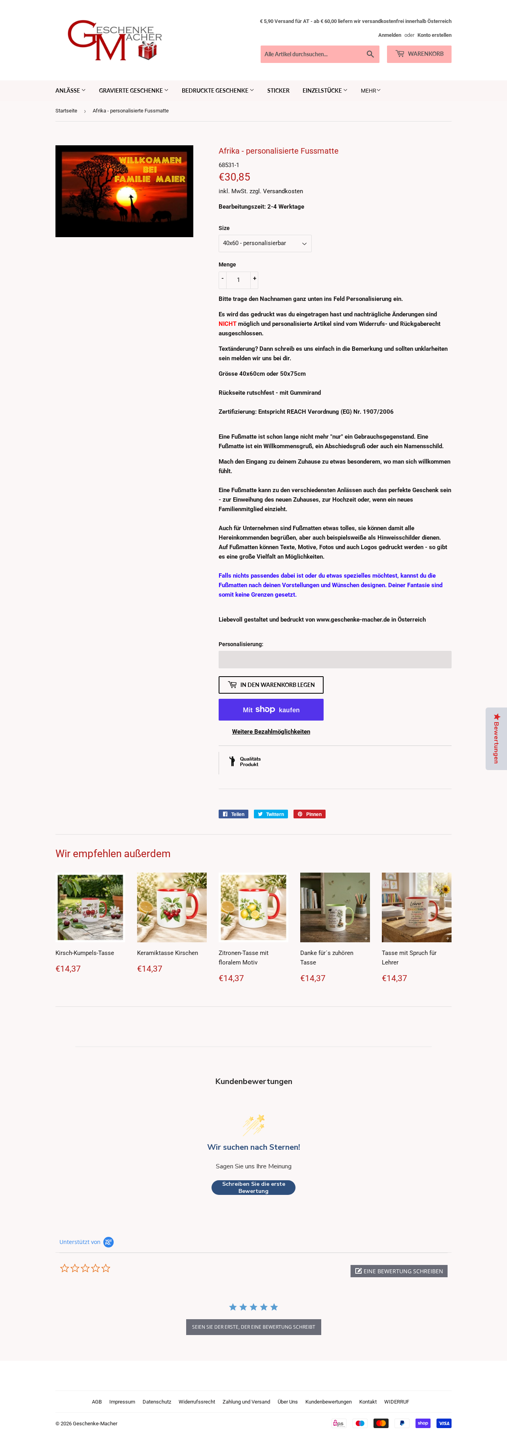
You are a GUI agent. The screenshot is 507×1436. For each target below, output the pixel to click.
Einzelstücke (323, 90)
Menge (227, 264)
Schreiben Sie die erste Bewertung (253, 1187)
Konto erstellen (434, 35)
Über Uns (288, 1402)
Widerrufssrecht (197, 1402)
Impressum (122, 1402)
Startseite (66, 111)
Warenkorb (425, 53)
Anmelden (389, 35)
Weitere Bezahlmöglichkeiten (271, 731)
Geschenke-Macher (95, 1423)
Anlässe (68, 90)
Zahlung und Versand (246, 1402)
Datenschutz (157, 1402)
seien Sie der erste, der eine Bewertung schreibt (253, 1327)
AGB (97, 1402)
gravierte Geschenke (131, 90)
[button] (399, 1271)
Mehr (368, 90)
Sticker (278, 90)
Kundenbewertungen (328, 1402)
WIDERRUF (396, 1402)
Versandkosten (283, 191)
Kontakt (368, 1402)
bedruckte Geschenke (216, 90)
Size (224, 228)
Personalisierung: (241, 644)
